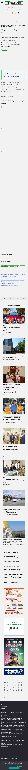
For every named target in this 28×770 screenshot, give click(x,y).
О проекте (4, 706)
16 (21, 687)
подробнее (7, 763)
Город (4, 50)
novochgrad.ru (9, 254)
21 (16, 689)
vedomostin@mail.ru (15, 10)
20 (13, 689)
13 (13, 687)
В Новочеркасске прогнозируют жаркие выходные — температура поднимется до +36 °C (13, 541)
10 (4, 687)
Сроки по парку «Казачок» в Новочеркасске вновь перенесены (13, 562)
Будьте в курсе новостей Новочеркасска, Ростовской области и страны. (12, 281)
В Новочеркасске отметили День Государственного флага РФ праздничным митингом (13, 327)
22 (19, 689)
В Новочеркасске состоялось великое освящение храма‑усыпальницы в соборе (12, 556)
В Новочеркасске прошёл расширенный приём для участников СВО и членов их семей (13, 479)
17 (4, 689)
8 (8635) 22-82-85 (15, 7)
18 (7, 689)
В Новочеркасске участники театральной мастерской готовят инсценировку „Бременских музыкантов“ (13, 387)
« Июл (5, 697)
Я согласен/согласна (14, 768)
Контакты (3, 708)
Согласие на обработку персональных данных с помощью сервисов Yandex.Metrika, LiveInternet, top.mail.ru (13, 742)
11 (7, 687)
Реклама (3, 704)
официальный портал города (12, 40)
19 (10, 689)
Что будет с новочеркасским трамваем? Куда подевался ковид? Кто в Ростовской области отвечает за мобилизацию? (13, 274)
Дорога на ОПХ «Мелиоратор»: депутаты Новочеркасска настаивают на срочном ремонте (13, 583)
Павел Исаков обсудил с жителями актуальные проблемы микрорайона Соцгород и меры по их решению (14, 576)
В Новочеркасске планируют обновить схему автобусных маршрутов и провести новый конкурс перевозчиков (12, 568)
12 (10, 687)
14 (16, 687)
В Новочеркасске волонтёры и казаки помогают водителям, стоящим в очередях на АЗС (12, 418)
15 (18, 687)
